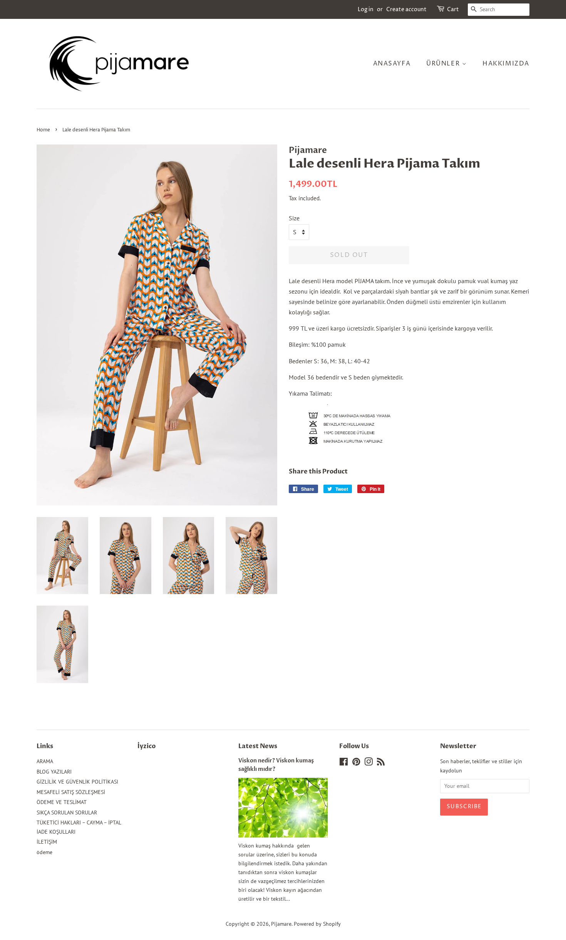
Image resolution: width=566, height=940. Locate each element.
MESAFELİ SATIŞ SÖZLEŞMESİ (71, 792)
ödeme (44, 852)
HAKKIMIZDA (505, 63)
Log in (365, 9)
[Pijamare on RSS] (381, 763)
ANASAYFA (392, 63)
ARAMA (45, 761)
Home (43, 130)
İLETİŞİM (47, 841)
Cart (453, 9)
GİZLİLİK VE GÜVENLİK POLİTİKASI (77, 781)
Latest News (257, 746)
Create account (406, 9)
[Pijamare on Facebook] (343, 763)
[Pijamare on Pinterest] (356, 763)
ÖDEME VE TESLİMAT (62, 802)
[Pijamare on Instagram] (368, 763)
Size (294, 218)
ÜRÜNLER (444, 63)
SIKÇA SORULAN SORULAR (67, 812)
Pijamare (281, 923)
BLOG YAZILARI (54, 771)
